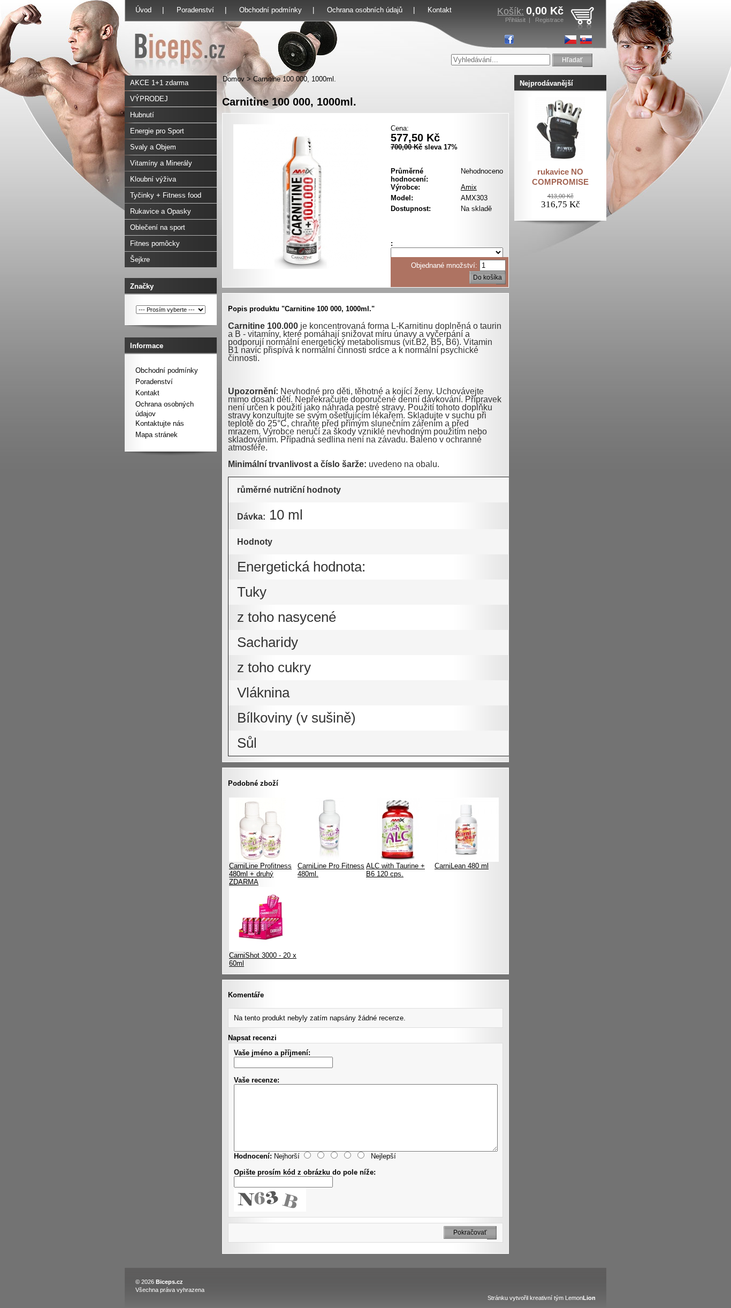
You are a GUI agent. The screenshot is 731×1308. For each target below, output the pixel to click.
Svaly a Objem (153, 147)
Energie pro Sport (157, 131)
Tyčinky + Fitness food (165, 195)
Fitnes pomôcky (155, 243)
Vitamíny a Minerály (161, 163)
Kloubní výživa (153, 179)
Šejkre (140, 259)
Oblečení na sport (157, 227)
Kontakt (440, 10)
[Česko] (570, 39)
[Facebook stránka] (509, 39)
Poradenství (195, 10)
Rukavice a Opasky (160, 211)
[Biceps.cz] (180, 73)
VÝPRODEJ (149, 99)
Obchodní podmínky (270, 10)
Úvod (143, 10)
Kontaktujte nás (159, 423)
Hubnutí (142, 115)
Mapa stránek (156, 435)
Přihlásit (515, 20)
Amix (469, 187)
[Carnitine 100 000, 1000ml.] (305, 266)
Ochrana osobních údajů (364, 10)
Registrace (549, 20)
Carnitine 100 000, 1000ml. (294, 79)
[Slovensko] (586, 39)
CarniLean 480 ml (462, 866)
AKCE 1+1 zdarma (159, 83)
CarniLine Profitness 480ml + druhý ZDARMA (260, 874)
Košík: (510, 11)
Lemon (580, 1298)
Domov (234, 79)
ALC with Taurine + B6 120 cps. (395, 870)
